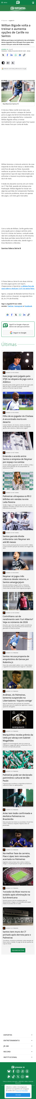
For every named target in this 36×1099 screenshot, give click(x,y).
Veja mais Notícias (18, 950)
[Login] (33, 2)
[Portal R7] (18, 2)
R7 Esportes (4, 20)
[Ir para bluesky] (9, 1071)
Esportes (7, 1035)
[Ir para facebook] (13, 1071)
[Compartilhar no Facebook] (7, 55)
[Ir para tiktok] (13, 1077)
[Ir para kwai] (22, 1071)
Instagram (18, 306)
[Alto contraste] (3, 63)
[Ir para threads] (27, 1071)
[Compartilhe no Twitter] (3, 55)
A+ (8, 62)
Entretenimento (11, 1040)
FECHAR (18, 1095)
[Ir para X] (18, 1077)
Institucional (10, 1057)
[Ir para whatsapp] (22, 1077)
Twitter (11, 306)
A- (13, 62)
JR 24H (6, 1046)
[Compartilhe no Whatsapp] (16, 55)
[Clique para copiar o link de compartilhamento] (24, 55)
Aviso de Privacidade (22, 1090)
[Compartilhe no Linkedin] (11, 55)
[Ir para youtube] (27, 1077)
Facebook (28, 306)
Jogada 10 (11, 20)
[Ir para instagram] (18, 1071)
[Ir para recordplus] (9, 1077)
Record (7, 1051)
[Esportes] (18, 8)
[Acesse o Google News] (20, 55)
